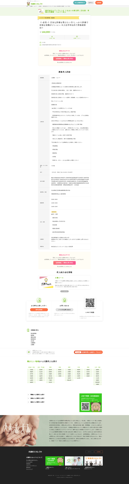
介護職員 (33, 342)
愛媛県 (88, 373)
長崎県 (97, 373)
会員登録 (98, 451)
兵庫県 (69, 371)
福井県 (40, 376)
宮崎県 (97, 380)
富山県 (40, 371)
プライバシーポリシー (31, 465)
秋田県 (31, 378)
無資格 (32, 335)
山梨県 (40, 378)
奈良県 (69, 378)
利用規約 (28, 463)
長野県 (40, 380)
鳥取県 (78, 369)
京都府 (69, 373)
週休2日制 (33, 337)
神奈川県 (50, 378)
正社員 (32, 340)
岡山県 (78, 373)
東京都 (50, 376)
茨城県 (50, 373)
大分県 (97, 378)
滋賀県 (69, 376)
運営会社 (28, 467)
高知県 (88, 376)
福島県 (31, 382)
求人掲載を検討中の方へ (32, 460)
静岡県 (59, 373)
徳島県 (88, 369)
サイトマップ (29, 469)
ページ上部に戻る (64, 291)
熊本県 (97, 376)
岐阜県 (59, 371)
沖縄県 (97, 384)
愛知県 (59, 369)
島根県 (78, 371)
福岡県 (97, 369)
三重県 (59, 376)
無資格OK (33, 339)
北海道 (31, 369)
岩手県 (31, 373)
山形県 (31, 380)
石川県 (40, 373)
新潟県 (40, 369)
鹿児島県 (97, 382)
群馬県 (50, 371)
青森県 (31, 371)
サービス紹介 (29, 462)
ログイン (89, 451)
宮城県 (31, 376)
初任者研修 (33, 333)
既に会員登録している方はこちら (64, 62)
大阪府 (69, 369)
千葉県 (50, 380)
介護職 (32, 344)
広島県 (78, 376)
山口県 (78, 378)
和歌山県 (69, 380)
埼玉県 (50, 382)
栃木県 (50, 369)
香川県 (88, 371)
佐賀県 (97, 371)
